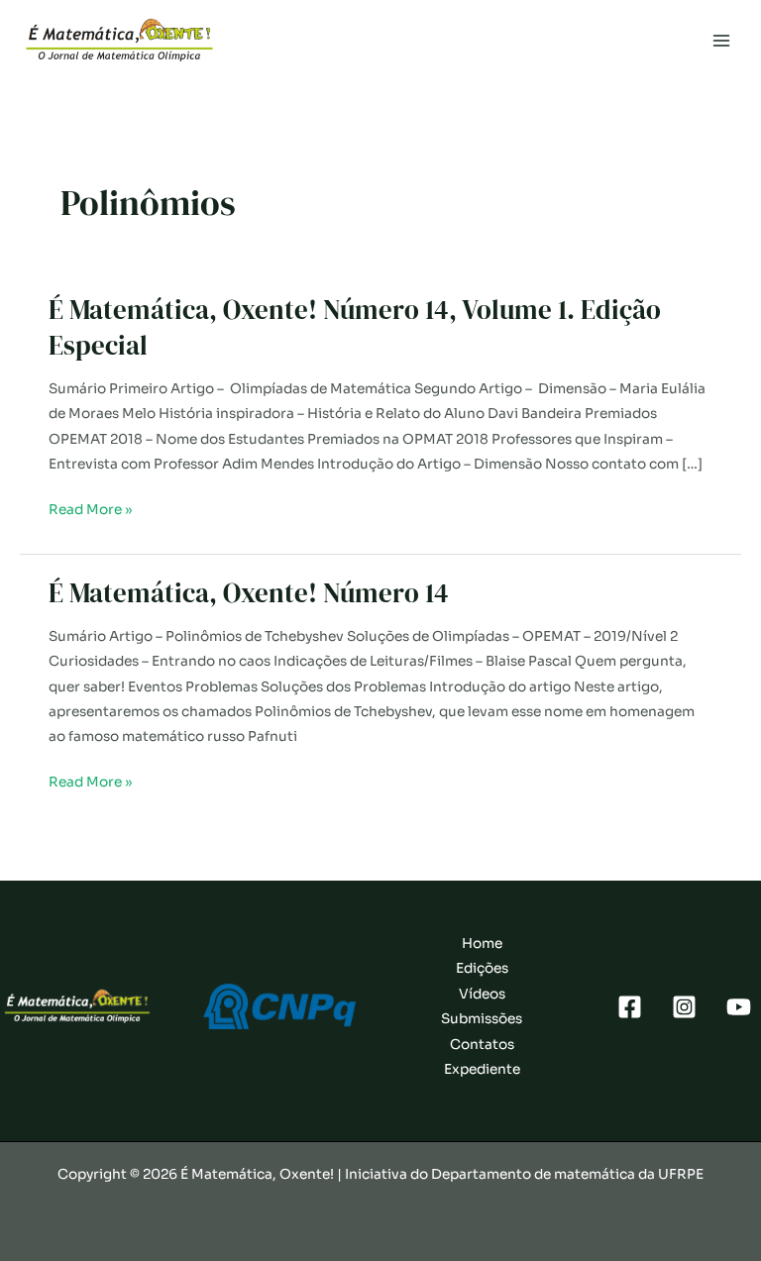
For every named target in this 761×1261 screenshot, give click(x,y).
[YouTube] (738, 1007)
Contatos (482, 1044)
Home (482, 943)
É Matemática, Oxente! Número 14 (249, 593)
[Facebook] (629, 1007)
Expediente (482, 1069)
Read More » (90, 511)
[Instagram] (684, 1007)
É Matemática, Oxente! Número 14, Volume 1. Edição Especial (355, 327)
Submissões (481, 1018)
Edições (482, 968)
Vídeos (482, 994)
